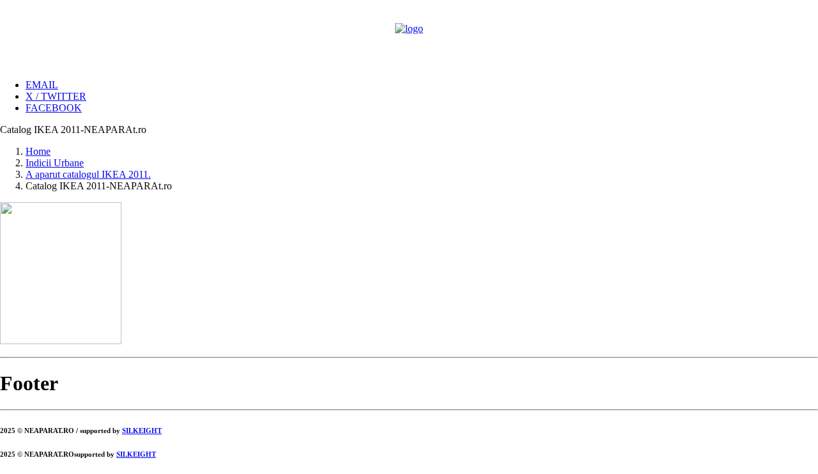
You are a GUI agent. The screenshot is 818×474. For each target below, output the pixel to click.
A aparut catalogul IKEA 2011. (88, 174)
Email (42, 84)
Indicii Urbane (55, 162)
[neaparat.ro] (409, 34)
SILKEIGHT (142, 430)
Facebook (54, 107)
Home (38, 151)
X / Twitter (56, 96)
